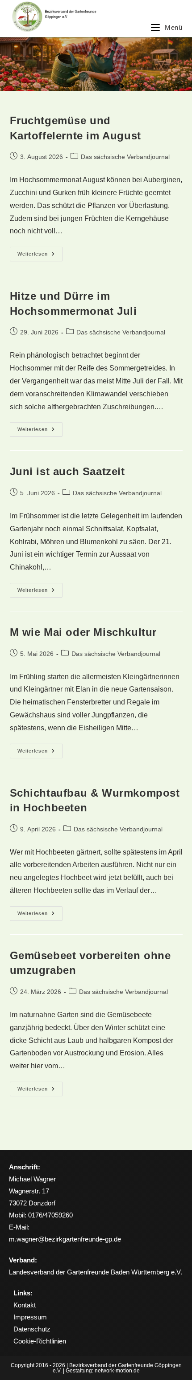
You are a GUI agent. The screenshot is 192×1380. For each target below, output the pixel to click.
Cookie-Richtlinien (39, 1341)
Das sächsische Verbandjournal (125, 156)
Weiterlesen (40, 251)
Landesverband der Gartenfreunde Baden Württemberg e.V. (95, 1272)
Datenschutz (31, 1329)
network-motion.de (117, 1371)
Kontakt (24, 1305)
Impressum (30, 1317)
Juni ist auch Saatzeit (67, 471)
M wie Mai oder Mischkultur (83, 632)
